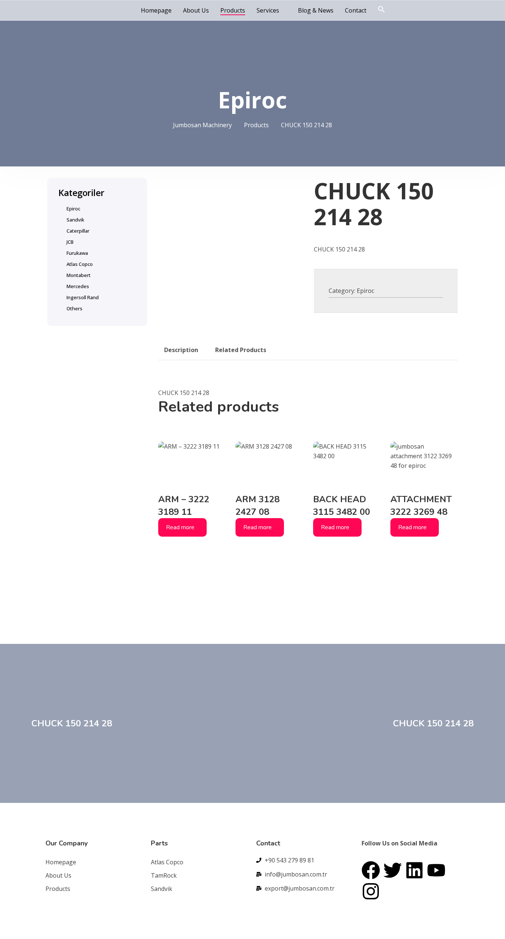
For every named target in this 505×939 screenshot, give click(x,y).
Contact (355, 10)
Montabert (79, 275)
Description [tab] (181, 350)
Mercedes (78, 286)
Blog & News (315, 10)
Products (232, 10)
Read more (180, 527)
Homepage (156, 10)
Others (74, 308)
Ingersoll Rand (83, 297)
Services (268, 10)
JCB (70, 242)
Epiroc (365, 291)
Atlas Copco (80, 264)
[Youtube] (436, 870)
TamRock (164, 875)
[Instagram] (371, 891)
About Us (196, 10)
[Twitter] (392, 870)
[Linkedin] (414, 870)
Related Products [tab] (240, 350)
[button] (381, 10)
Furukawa (77, 253)
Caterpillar (78, 231)
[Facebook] (371, 870)
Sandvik (75, 220)
